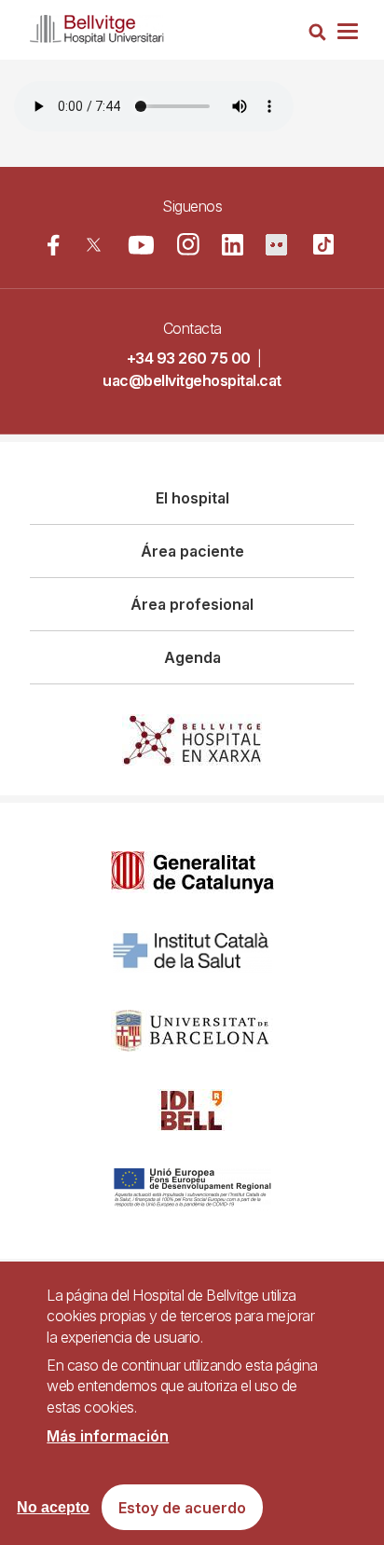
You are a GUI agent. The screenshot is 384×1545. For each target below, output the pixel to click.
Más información (108, 1436)
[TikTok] (323, 244)
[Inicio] (97, 25)
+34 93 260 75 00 (189, 358)
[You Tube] (141, 245)
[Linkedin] (232, 244)
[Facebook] (54, 244)
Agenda (192, 657)
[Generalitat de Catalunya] (192, 872)
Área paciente (192, 551)
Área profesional (192, 604)
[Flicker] (276, 244)
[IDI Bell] (192, 1110)
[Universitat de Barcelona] (192, 1031)
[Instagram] (188, 244)
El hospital (192, 498)
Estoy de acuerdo (182, 1507)
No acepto (53, 1507)
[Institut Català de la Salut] (192, 952)
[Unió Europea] (192, 1189)
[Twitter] (93, 245)
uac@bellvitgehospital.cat (192, 380)
